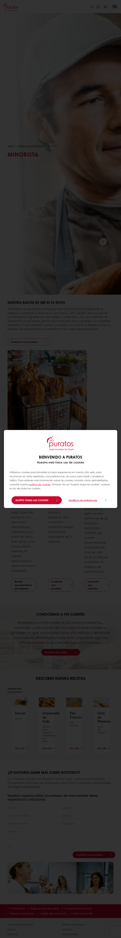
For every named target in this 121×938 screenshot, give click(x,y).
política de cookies (40, 484)
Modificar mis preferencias (83, 500)
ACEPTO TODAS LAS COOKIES (31, 500)
